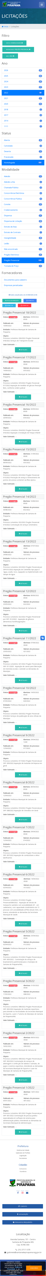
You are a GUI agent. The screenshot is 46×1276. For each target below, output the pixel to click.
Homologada (13, 43)
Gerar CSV (9, 305)
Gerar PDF (25, 305)
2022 (9, 56)
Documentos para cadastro (15, 280)
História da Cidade (23, 1150)
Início (5, 26)
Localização (23, 1214)
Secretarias (23, 1158)
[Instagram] (22, 1193)
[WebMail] (27, 1193)
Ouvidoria (23, 1171)
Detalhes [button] (23, 350)
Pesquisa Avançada (12, 300)
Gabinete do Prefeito (23, 1153)
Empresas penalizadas (13, 285)
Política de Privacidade (14, 1268)
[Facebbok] (18, 1193)
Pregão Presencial (17, 49)
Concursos (23, 1169)
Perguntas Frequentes (23, 1222)
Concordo (34, 1268)
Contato (23, 1206)
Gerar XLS (30, 300)
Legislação (23, 1156)
